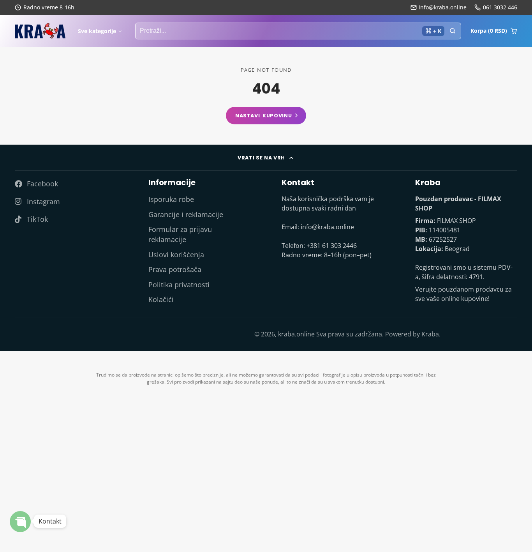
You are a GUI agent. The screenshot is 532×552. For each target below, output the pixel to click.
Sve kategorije (97, 31)
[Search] (452, 31)
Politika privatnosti (179, 284)
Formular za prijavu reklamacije (180, 234)
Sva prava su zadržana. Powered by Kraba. (378, 334)
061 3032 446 (500, 7)
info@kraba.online (443, 7)
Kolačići (161, 299)
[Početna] (40, 31)
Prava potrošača (174, 269)
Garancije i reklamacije (185, 214)
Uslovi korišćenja (176, 254)
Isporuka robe (171, 199)
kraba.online (296, 334)
